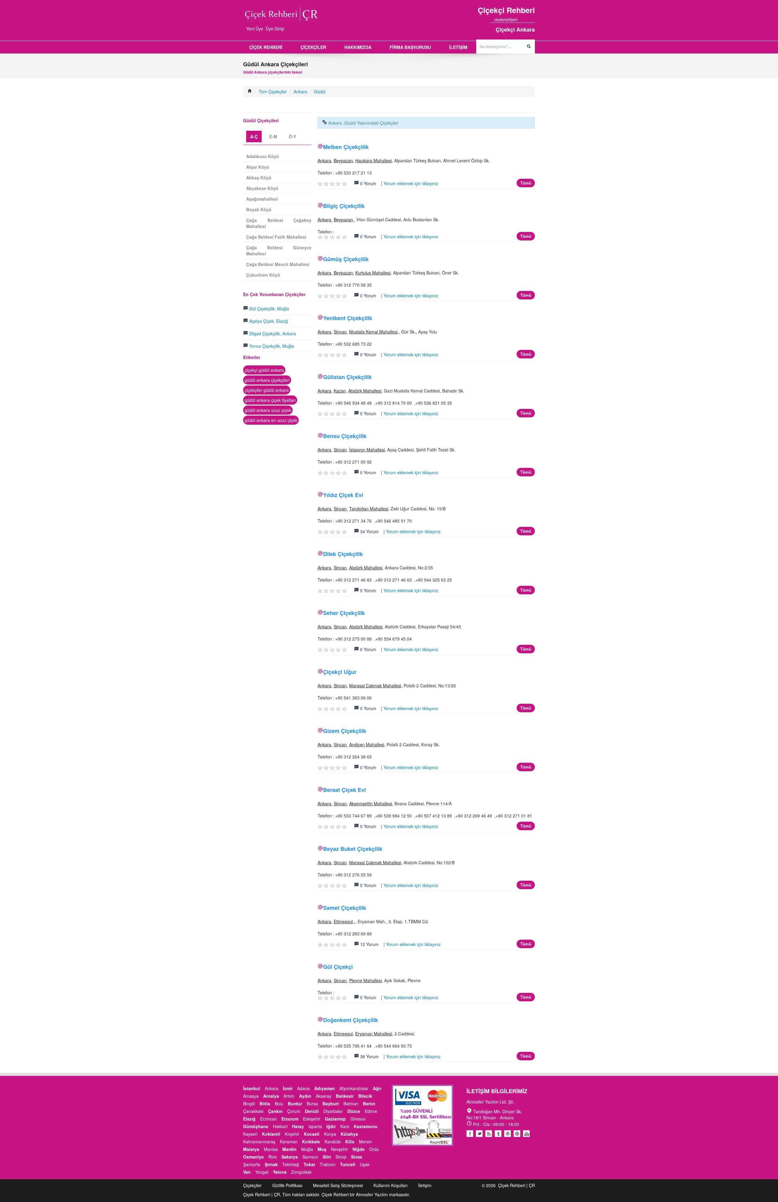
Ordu (374, 1149)
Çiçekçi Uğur (339, 672)
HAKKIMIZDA (357, 47)
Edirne (371, 1111)
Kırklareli (271, 1134)
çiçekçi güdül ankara (264, 370)
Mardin (289, 1149)
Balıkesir (345, 1096)
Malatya (251, 1149)
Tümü (525, 183)
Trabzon (328, 1164)
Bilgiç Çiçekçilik (344, 206)
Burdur (295, 1103)
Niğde (359, 1149)
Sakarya (289, 1157)
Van (247, 1172)
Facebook (470, 1134)
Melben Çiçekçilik (346, 147)
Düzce (353, 1111)
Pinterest (517, 1134)
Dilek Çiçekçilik (343, 554)
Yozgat (261, 1172)
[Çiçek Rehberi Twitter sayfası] (522, 19)
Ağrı (377, 1088)
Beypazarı (343, 160)
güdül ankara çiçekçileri (267, 380)
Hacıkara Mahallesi (373, 160)
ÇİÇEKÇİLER (313, 47)
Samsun (310, 1157)
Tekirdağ (290, 1164)
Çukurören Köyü (263, 275)
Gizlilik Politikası (287, 1185)
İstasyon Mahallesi (367, 450)
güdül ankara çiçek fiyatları (270, 400)
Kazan (340, 391)
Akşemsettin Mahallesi (370, 803)
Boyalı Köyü (258, 209)
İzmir (288, 1088)
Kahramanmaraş (259, 1141)
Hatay (298, 1126)
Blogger (489, 1134)
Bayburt (330, 1103)
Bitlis (265, 1103)
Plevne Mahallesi (365, 980)
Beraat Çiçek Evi (344, 790)
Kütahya (349, 1134)
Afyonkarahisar (353, 1088)
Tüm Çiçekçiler (273, 91)
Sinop (341, 1157)
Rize (272, 1157)
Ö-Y (292, 136)
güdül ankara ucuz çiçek (268, 410)
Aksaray (323, 1096)
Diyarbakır (333, 1111)
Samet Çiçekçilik (344, 908)
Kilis (349, 1141)
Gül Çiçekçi (338, 967)
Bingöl (249, 1103)
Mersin (365, 1141)
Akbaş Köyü (258, 177)
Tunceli (347, 1164)
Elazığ (249, 1119)
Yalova (280, 1172)
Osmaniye (253, 1157)
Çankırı (275, 1111)
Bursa (312, 1103)
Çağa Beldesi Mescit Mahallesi (277, 264)
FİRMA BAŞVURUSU (410, 47)
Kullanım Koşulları (391, 1185)
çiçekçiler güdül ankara (267, 390)
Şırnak (271, 1164)
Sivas (356, 1157)
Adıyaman (324, 1088)
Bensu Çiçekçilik (345, 436)
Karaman (289, 1141)
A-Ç (254, 136)
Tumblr (498, 1134)
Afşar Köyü (257, 167)
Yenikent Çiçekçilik (347, 318)
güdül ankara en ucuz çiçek (271, 420)
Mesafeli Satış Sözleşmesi (338, 1185)
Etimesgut (343, 921)
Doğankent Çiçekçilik (350, 1020)
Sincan (340, 332)
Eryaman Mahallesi (373, 1034)
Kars (344, 1126)
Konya (330, 1134)
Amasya (251, 1096)
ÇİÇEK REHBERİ (265, 47)
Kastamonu (365, 1126)
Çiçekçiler (252, 1185)
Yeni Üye (254, 29)
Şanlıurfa (251, 1164)
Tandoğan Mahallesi (368, 509)
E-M (273, 136)
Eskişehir (311, 1119)
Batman (350, 1103)
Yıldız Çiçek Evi (343, 495)
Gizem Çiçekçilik (344, 731)
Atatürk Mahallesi (364, 391)
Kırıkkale (311, 1141)
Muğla (307, 1149)
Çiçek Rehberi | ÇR (516, 1185)
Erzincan (268, 1119)
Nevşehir (339, 1149)
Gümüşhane (255, 1126)
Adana (303, 1088)
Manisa (271, 1149)
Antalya (271, 1096)
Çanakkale (253, 1111)
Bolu (279, 1103)
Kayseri (250, 1134)
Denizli (312, 1111)
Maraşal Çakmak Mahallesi (375, 685)
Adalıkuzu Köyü (262, 156)
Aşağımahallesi (262, 199)
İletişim (425, 1185)
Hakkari (280, 1126)
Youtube (507, 1134)
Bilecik (365, 1096)
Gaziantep (335, 1119)
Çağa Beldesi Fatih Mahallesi (276, 237)
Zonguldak (301, 1172)
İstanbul (251, 1088)
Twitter (479, 1134)
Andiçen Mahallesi (366, 744)
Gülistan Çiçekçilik (347, 377)
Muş (322, 1149)
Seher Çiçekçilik (344, 613)
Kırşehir (292, 1134)
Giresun (358, 1119)
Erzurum (289, 1119)
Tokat (309, 1164)
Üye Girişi (275, 29)
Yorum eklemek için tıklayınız (411, 183)
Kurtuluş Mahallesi (373, 273)
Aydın (305, 1096)
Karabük (333, 1141)
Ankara (300, 91)
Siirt (327, 1157)
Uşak (365, 1164)
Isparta (315, 1126)
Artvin (289, 1096)
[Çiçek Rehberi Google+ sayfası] (527, 19)
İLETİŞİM (458, 47)
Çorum (293, 1111)
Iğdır (331, 1126)
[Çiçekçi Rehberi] (250, 91)
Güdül (319, 91)
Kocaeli (311, 1134)
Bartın (369, 1103)
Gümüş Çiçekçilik (346, 259)
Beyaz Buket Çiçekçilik (352, 849)
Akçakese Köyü (262, 188)
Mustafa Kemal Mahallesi (373, 332)
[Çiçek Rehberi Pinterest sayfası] (533, 19)
